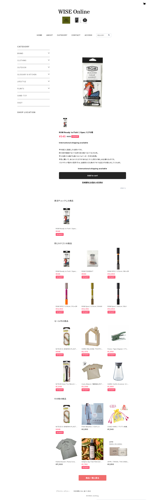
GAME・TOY (22, 96)
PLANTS (20, 89)
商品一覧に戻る (92, 478)
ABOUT (49, 35)
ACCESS (88, 35)
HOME (39, 35)
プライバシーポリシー (63, 491)
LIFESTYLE (21, 82)
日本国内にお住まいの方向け (92, 182)
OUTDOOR (21, 67)
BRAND (20, 53)
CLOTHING (21, 60)
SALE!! (19, 103)
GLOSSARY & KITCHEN (26, 74)
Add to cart (92, 175)
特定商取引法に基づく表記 (82, 491)
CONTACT (76, 35)
